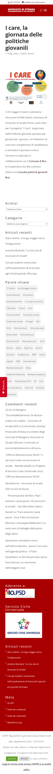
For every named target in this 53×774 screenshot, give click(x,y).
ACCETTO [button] (12, 758)
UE (35, 381)
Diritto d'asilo (11, 334)
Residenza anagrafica (36, 374)
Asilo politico (28, 295)
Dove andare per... (29, 341)
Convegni (29, 321)
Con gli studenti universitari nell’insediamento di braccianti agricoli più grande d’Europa (22, 268)
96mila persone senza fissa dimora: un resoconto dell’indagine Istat (26, 562)
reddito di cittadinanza (15, 374)
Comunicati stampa (31, 315)
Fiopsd (18, 348)
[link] (37, 161)
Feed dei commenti (16, 716)
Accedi (10, 703)
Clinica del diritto (13, 315)
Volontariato (11, 394)
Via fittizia (40, 387)
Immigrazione (23, 354)
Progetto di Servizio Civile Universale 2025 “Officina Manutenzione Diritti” (25, 471)
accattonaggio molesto (27, 288)
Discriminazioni (12, 341)
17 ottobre (10, 288)
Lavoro (42, 354)
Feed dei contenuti (16, 709)
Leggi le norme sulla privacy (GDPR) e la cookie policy (26, 766)
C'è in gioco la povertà (34, 301)
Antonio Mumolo (13, 295)
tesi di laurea (21, 489)
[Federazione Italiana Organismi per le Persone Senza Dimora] (20, 597)
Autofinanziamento (14, 301)
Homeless (10, 354)
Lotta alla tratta (29, 361)
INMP (34, 354)
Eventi (24, 53)
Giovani (39, 348)
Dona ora (3, 385)
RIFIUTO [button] (24, 758)
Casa (30, 308)
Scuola (9, 381)
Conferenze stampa (14, 321)
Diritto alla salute (37, 328)
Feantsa (9, 348)
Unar (41, 381)
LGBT (18, 361)
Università (29, 387)
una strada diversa (14, 387)
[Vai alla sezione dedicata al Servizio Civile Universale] (23, 637)
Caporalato (11, 308)
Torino (31, 53)
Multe (28, 368)
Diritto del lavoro (27, 334)
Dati (38, 321)
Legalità (9, 361)
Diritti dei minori (20, 328)
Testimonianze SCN (23, 381)
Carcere (22, 308)
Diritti (8, 328)
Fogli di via (28, 348)
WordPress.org (14, 722)
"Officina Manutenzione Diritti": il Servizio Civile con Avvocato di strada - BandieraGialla (24, 460)
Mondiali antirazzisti (14, 368)
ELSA (42, 341)
